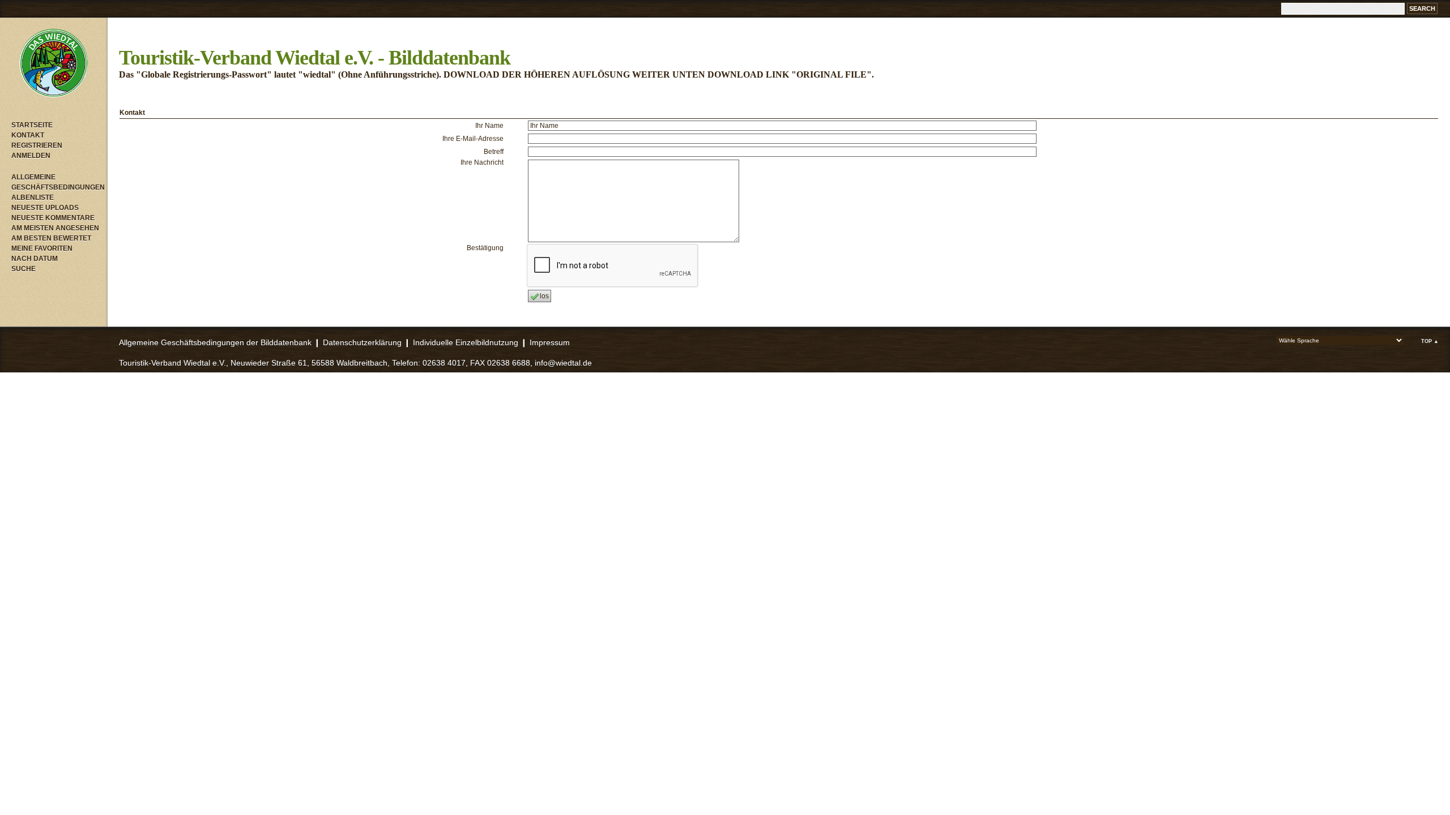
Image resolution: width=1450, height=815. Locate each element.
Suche (23, 269)
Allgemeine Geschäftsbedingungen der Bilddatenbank (215, 342)
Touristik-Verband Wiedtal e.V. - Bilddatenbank (314, 57)
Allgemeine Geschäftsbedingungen (56, 182)
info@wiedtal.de (563, 362)
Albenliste (32, 197)
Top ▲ (1430, 341)
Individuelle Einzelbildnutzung (465, 342)
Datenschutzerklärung (362, 342)
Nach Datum (34, 259)
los (544, 296)
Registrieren (36, 145)
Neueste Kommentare (53, 218)
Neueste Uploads (45, 208)
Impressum (550, 342)
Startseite (32, 125)
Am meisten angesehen (55, 228)
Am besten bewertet (51, 238)
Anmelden (30, 156)
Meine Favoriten (41, 248)
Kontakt (27, 135)
